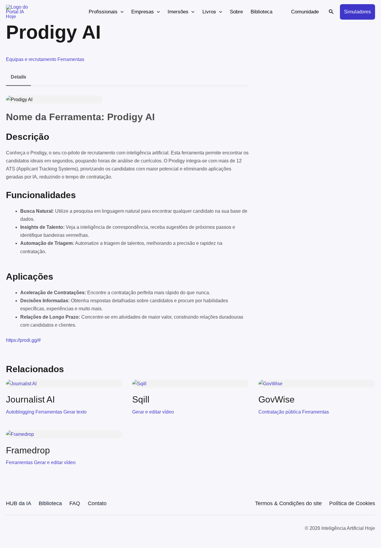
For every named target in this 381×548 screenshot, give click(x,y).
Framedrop (28, 450)
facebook (10, 528)
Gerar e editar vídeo (153, 411)
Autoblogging (20, 411)
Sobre (236, 12)
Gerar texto (75, 411)
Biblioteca (261, 12)
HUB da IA (18, 503)
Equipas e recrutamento (31, 59)
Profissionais (103, 12)
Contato (97, 503)
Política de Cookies (352, 503)
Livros (209, 12)
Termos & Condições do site (288, 503)
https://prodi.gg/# (23, 340)
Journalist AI (30, 399)
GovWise (276, 399)
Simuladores (357, 11)
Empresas (142, 12)
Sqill (140, 399)
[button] (121, 12)
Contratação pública (279, 411)
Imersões (178, 12)
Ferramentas (70, 59)
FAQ (74, 503)
